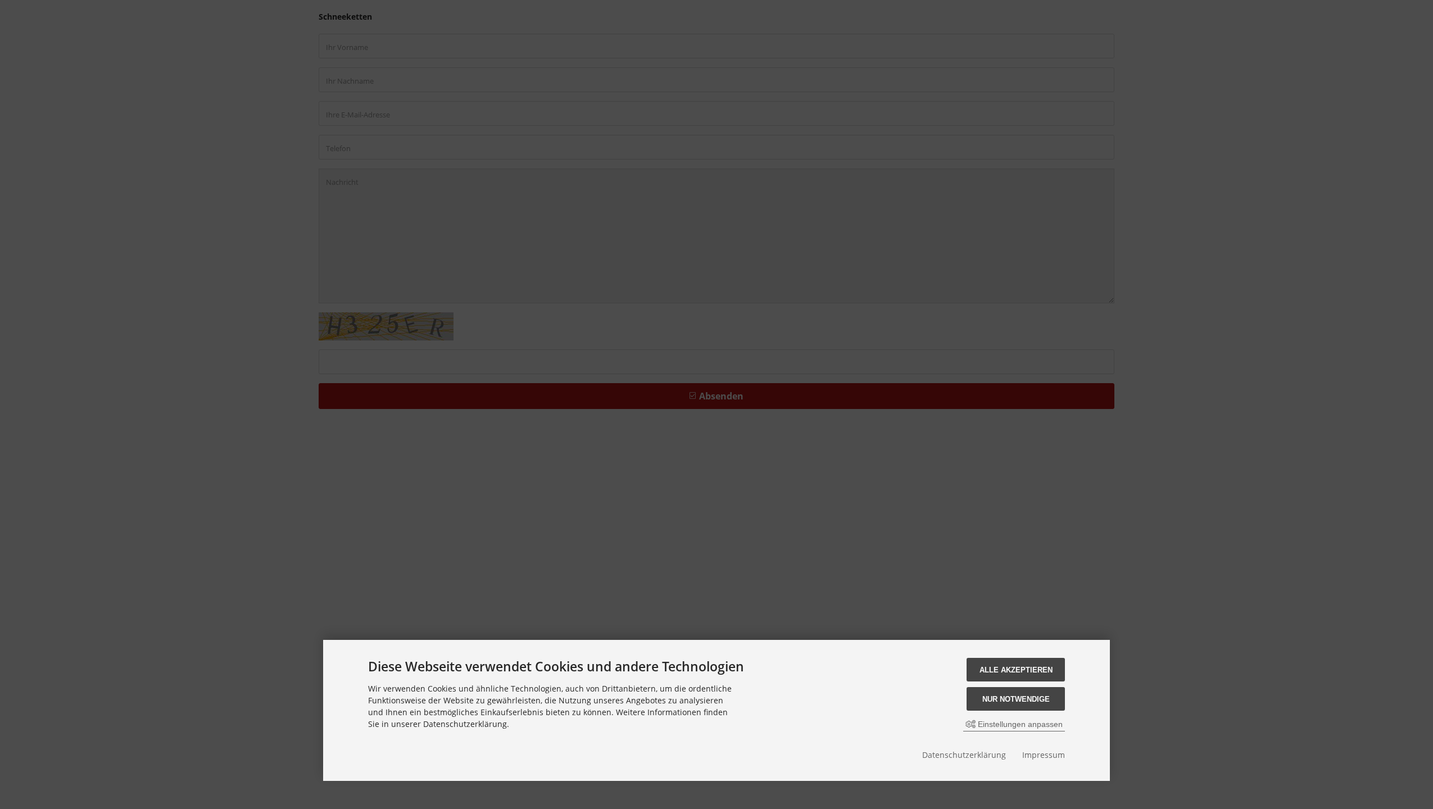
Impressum (1043, 754)
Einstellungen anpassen (1019, 724)
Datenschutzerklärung (964, 754)
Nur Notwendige (1016, 699)
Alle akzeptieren (1016, 670)
